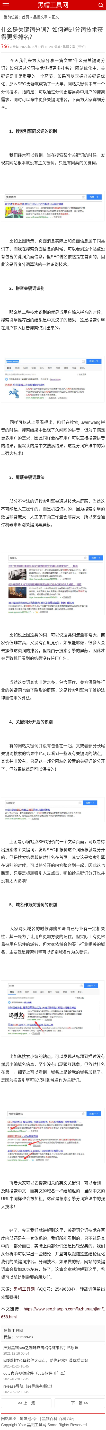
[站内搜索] (100, 5)
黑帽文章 (40, 17)
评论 (81, 47)
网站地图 (8, 1418)
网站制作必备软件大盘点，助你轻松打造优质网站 (45, 1360)
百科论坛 (66, 1418)
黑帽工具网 (53, 5)
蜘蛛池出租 (29, 1418)
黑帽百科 (49, 1418)
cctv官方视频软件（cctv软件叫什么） (35, 1373)
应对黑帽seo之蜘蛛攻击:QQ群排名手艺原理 (40, 1347)
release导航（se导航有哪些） (29, 1386)
